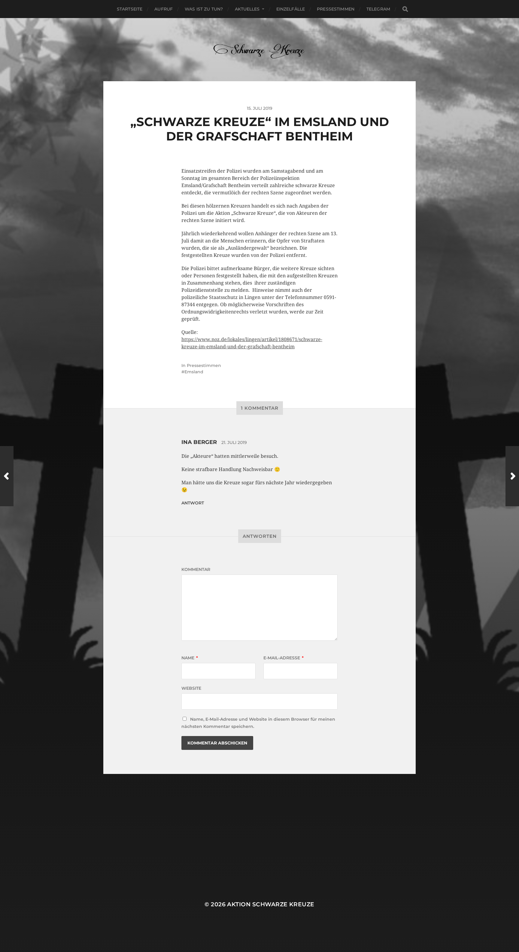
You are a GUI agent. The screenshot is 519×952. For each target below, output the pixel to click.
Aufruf (163, 9)
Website (191, 688)
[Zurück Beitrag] (7, 476)
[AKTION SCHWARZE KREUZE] (259, 49)
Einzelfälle (290, 9)
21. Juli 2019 (234, 442)
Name (189, 658)
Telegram (378, 9)
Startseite (129, 9)
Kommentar (195, 569)
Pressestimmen (335, 9)
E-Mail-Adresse (283, 658)
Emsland (193, 371)
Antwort (192, 503)
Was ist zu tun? (204, 9)
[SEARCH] (405, 9)
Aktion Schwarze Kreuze (270, 904)
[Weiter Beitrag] (512, 476)
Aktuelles (247, 9)
